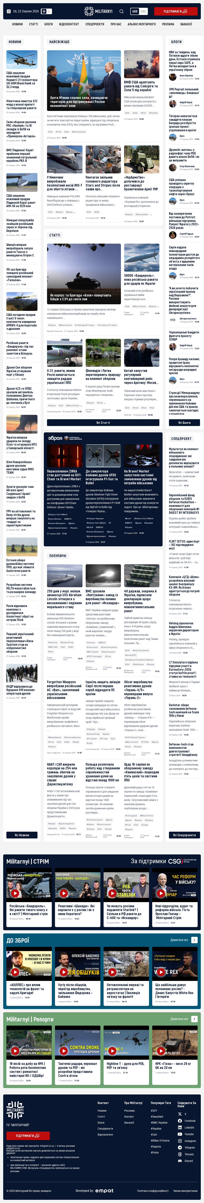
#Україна (128, 214)
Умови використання (185, 1190)
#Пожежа (149, 820)
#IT (110, 523)
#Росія (58, 132)
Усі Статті (103, 422)
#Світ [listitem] (154, 1134)
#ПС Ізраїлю (92, 738)
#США (135, 113)
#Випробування (54, 737)
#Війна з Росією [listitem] (160, 1140)
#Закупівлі (153, 113)
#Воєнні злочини (78, 132)
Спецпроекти (94, 24)
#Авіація (101, 729)
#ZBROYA (68, 519)
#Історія (154, 214)
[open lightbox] (29, 885)
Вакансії (186, 24)
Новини (17, 24)
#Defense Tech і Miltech (57, 514)
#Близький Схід (66, 642)
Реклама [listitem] (129, 1110)
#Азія (66, 132)
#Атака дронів (131, 816)
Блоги (48, 24)
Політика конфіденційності (153, 1190)
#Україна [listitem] (156, 1128)
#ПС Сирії (104, 738)
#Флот (143, 113)
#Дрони (69, 212)
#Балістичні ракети (109, 647)
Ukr (134, 11)
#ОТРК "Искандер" (94, 656)
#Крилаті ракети (108, 652)
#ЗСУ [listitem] (154, 1110)
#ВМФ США (53, 647)
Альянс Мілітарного (142, 24)
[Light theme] (44, 11)
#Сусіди (108, 829)
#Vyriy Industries (54, 519)
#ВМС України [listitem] (159, 1122)
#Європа (59, 212)
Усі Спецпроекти (184, 835)
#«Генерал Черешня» (95, 518)
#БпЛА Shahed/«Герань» (135, 737)
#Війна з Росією (131, 742)
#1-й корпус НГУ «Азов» (107, 325)
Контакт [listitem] (129, 1116)
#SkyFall (89, 527)
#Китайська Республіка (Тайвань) (139, 660)
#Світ (50, 132)
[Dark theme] (48, 11)
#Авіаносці (52, 642)
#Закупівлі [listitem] (157, 1116)
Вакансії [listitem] (129, 1122)
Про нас (116, 24)
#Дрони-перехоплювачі (57, 528)
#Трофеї (76, 742)
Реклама (168, 24)
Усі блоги (184, 422)
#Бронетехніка (142, 214)
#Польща (90, 829)
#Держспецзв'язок (66, 823)
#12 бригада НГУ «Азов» (84, 325)
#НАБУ (63, 828)
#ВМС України (92, 652)
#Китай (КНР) (130, 655)
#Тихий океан (138, 664)
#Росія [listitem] (155, 1152)
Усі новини (22, 835)
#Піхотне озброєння (72, 737)
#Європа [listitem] (156, 1146)
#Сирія (89, 743)
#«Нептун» (91, 643)
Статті (33, 24)
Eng (143, 11)
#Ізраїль (106, 734)
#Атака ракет (92, 647)
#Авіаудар (91, 729)
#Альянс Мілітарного (57, 523)
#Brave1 (128, 518)
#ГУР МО (145, 742)
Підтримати (173, 11)
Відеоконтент (69, 24)
